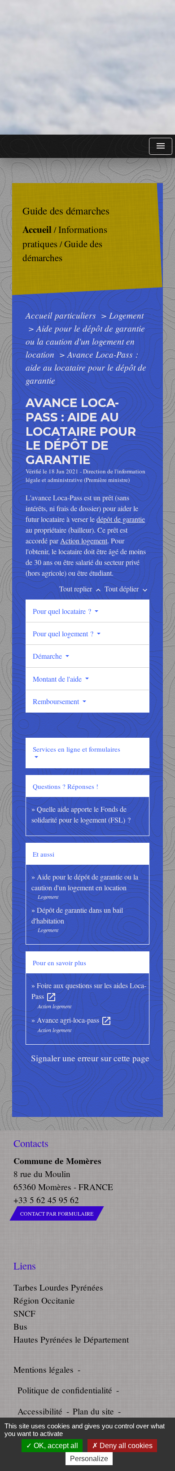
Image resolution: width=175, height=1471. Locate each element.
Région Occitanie (44, 1300)
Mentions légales (43, 1369)
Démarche (48, 656)
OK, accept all (55, 1445)
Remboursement (57, 701)
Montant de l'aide (58, 678)
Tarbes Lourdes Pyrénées (58, 1287)
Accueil (37, 229)
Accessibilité (40, 1411)
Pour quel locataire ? (63, 611)
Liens (24, 1266)
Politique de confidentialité (65, 1390)
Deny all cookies (125, 1445)
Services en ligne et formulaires (76, 748)
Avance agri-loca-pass (74, 1019)
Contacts (30, 1143)
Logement (126, 315)
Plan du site (93, 1411)
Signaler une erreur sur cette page (90, 1058)
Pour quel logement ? (64, 633)
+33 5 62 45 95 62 (46, 1199)
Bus (20, 1326)
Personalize (89, 1458)
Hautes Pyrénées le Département (71, 1339)
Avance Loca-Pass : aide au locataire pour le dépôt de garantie (86, 367)
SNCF (24, 1313)
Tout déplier (127, 588)
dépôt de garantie (120, 519)
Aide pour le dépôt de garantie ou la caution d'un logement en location (85, 341)
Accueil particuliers (62, 315)
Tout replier (81, 588)
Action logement (83, 540)
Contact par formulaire (56, 1213)
